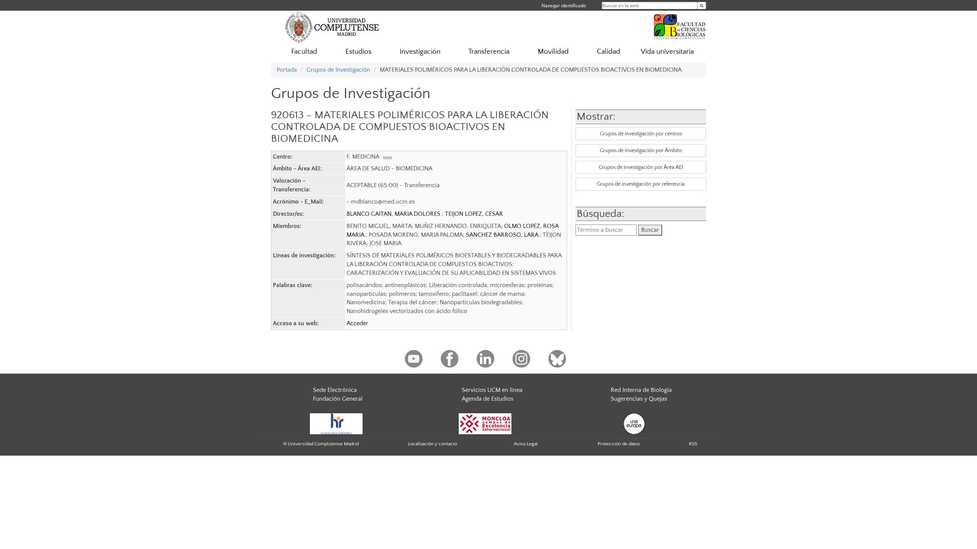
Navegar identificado (564, 5)
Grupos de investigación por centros (641, 134)
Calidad (608, 52)
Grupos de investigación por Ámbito (641, 151)
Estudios (358, 52)
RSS (693, 443)
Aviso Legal (526, 443)
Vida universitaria (667, 52)
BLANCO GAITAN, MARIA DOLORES (394, 213)
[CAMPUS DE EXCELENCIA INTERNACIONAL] (485, 423)
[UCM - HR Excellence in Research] (336, 423)
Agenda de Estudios (487, 398)
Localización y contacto (432, 443)
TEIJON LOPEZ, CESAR (474, 213)
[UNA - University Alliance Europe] (634, 423)
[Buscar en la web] (701, 5)
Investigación (420, 52)
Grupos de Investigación (338, 69)
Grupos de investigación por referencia (641, 184)
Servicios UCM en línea (492, 390)
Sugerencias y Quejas (639, 398)
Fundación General (338, 398)
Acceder (357, 323)
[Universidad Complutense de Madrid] (332, 26)
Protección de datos (619, 443)
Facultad (304, 52)
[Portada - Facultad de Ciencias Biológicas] (679, 25)
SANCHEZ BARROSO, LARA (503, 234)
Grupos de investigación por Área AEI (641, 167)
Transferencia (488, 52)
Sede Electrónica (335, 390)
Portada (287, 69)
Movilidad (553, 52)
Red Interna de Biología (641, 390)
